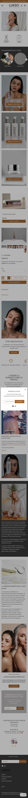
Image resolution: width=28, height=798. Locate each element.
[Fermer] (25, 389)
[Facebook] (13, 406)
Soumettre (19, 401)
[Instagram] (15, 406)
